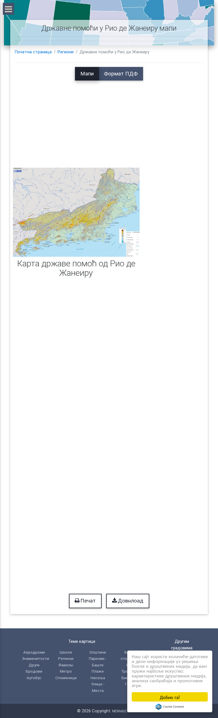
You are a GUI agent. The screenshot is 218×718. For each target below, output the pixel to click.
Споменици (66, 677)
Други (34, 665)
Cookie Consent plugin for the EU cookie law (170, 707)
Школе (66, 652)
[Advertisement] (109, 120)
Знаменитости (35, 658)
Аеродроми (34, 652)
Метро (66, 671)
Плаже (98, 671)
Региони (66, 51)
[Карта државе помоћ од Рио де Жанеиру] (76, 211)
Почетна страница (33, 51)
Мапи (87, 74)
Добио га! (170, 696)
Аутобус (34, 677)
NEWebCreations (126, 711)
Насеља (98, 677)
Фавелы (65, 665)
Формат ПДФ (121, 74)
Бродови (34, 671)
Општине (97, 652)
